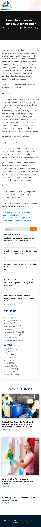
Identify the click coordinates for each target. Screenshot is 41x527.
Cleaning (34, 28)
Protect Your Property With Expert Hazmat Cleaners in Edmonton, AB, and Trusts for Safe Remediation (18, 424)
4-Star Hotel (8, 315)
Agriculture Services (11, 335)
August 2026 (8, 349)
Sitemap (25, 522)
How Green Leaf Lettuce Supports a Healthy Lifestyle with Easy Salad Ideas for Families (19, 298)
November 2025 (10, 375)
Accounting (8, 318)
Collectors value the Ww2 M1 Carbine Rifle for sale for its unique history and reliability (20, 267)
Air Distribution (9, 338)
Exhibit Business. (25, 520)
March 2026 (8, 363)
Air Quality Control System (14, 341)
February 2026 (9, 366)
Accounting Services (11, 320)
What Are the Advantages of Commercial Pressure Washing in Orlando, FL (17, 481)
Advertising (8, 323)
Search (33, 229)
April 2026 (7, 360)
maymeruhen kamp (12, 28)
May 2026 (7, 357)
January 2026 (9, 369)
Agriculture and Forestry (13, 332)
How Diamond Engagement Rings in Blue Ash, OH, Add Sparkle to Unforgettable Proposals (19, 282)
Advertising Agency (11, 326)
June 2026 (8, 354)
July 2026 (7, 352)
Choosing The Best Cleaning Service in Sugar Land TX (18, 499)
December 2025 (10, 372)
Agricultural (8, 329)
